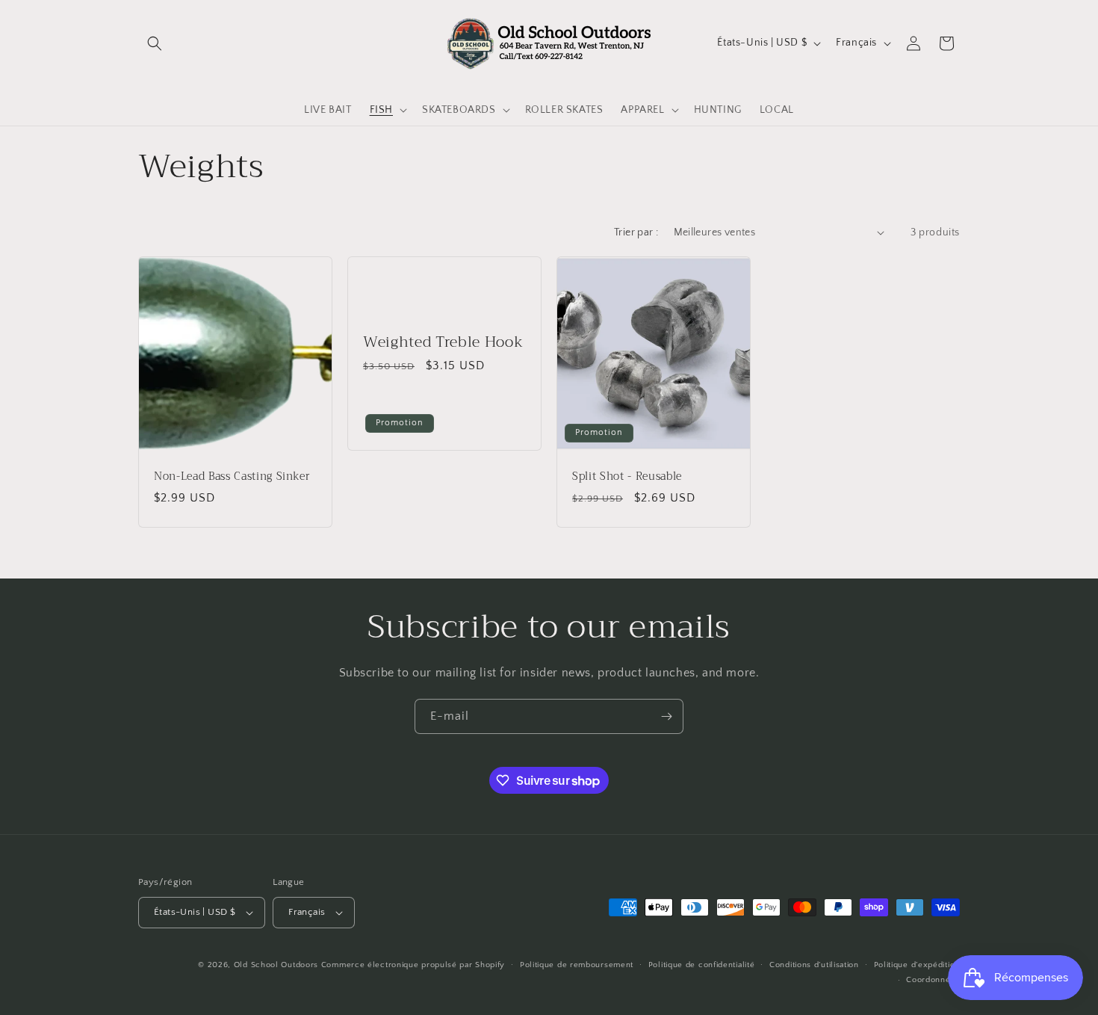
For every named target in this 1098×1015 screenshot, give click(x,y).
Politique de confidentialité (701, 964)
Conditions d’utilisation (814, 964)
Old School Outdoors (276, 964)
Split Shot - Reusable (627, 477)
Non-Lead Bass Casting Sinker (232, 477)
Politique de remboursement (576, 964)
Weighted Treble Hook (443, 342)
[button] (154, 43)
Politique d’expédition (917, 964)
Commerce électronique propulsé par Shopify (413, 964)
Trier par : (636, 232)
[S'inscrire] (666, 716)
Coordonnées (933, 979)
